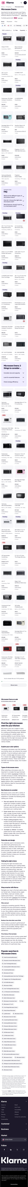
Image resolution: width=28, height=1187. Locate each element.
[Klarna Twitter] (17, 1150)
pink (13, 755)
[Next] (24, 25)
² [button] (20, 54)
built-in (3, 781)
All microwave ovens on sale (8, 701)
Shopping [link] (8, 6)
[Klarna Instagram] (24, 1150)
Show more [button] (14, 685)
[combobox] (23, 30)
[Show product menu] (25, 9)
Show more (24, 15)
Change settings (14, 1184)
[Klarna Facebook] (4, 1150)
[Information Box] (11, 30)
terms (9, 1090)
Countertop (15, 774)
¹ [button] (5, 54)
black (19, 757)
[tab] (2, 21)
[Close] (26, 1173)
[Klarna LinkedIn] (11, 1150)
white (13, 757)
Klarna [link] (2, 6)
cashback (15, 897)
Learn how (20, 18)
